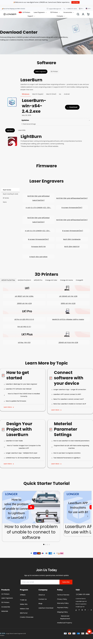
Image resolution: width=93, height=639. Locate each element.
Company (60, 16)
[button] (83, 14)
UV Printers (24, 12)
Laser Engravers (39, 12)
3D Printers (54, 12)
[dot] (43, 544)
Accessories (67, 12)
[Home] (10, 14)
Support (30, 16)
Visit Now (75, 2)
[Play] (31, 507)
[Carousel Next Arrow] (87, 516)
